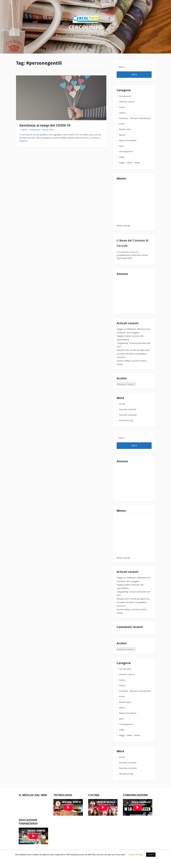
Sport (121, 145)
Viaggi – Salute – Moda (129, 162)
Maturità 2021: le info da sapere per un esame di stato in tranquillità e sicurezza (133, 353)
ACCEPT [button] (151, 854)
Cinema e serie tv (127, 101)
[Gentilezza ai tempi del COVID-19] (61, 97)
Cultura (122, 112)
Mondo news (47, 129)
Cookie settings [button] (136, 854)
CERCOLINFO (85, 27)
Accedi (122, 403)
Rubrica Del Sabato (127, 140)
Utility (121, 157)
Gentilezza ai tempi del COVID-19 (44, 125)
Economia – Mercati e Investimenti (135, 118)
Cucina (122, 107)
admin (24, 129)
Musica (122, 134)
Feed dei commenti (128, 414)
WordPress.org (126, 420)
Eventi (122, 123)
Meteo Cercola (123, 225)
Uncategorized (126, 151)
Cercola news (125, 96)
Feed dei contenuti (127, 409)
